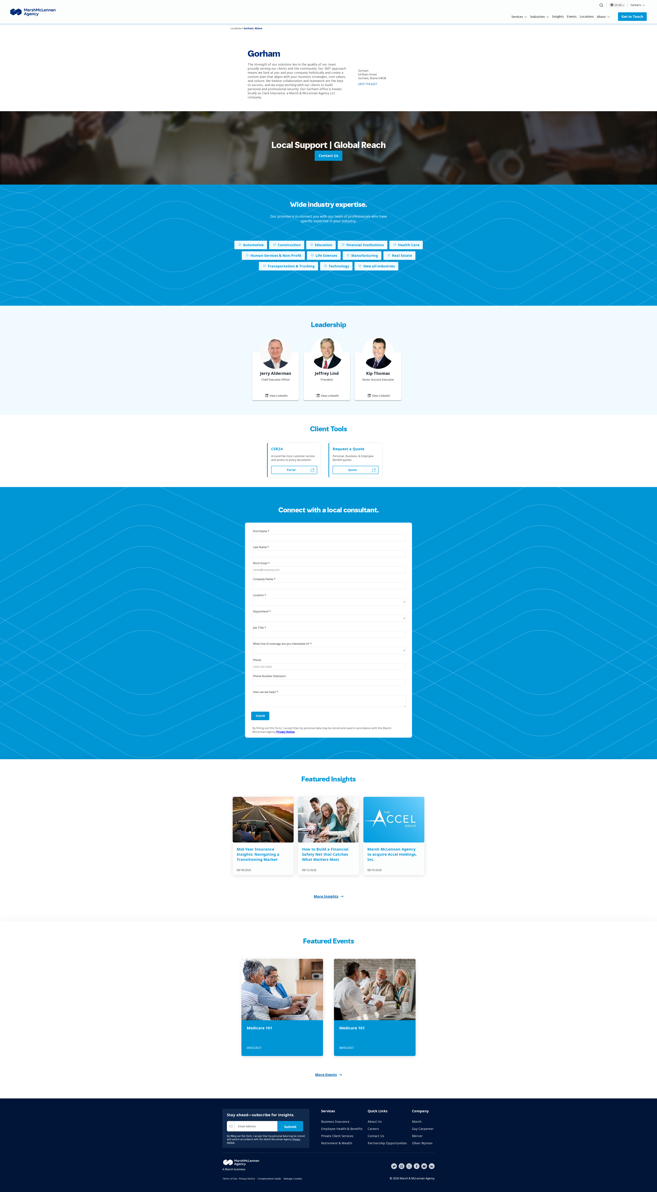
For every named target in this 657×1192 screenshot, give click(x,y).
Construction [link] (289, 245)
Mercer (417, 1136)
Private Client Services (337, 1136)
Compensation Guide (269, 1178)
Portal (291, 470)
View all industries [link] (379, 266)
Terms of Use (229, 1178)
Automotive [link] (253, 245)
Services (517, 17)
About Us (375, 1121)
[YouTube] (424, 1166)
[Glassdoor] (394, 1166)
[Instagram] (401, 1166)
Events (572, 16)
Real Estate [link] (402, 255)
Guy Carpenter (423, 1129)
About (601, 17)
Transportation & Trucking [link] (291, 266)
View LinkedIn (278, 396)
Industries (537, 17)
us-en (618, 5)
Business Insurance (335, 1121)
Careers (635, 5)
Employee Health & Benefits (342, 1129)
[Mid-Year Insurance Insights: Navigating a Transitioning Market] (263, 820)
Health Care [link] (408, 245)
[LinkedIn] (432, 1166)
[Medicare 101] (282, 989)
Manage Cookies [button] (293, 1178)
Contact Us (376, 1136)
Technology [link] (339, 266)
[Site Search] (601, 5)
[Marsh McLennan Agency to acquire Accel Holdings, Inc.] (393, 820)
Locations (587, 16)
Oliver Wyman (422, 1143)
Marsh (416, 1121)
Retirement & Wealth (336, 1143)
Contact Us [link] (328, 155)
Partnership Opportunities (387, 1143)
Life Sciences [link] (326, 255)
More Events (326, 1074)
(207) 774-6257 (367, 84)
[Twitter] (409, 1166)
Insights (558, 16)
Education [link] (323, 245)
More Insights (326, 896)
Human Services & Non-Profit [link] (275, 255)
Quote (352, 470)
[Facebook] (417, 1166)
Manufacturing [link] (364, 255)
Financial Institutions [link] (365, 245)
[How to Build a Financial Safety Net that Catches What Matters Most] (328, 820)
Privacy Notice (247, 1178)
